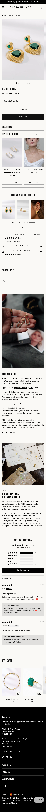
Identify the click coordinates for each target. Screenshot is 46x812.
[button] (23, 278)
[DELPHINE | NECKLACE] (11, 682)
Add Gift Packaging (9, 432)
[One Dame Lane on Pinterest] (11, 757)
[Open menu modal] (3, 7)
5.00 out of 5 (29, 546)
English (4, 794)
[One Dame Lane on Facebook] (3, 757)
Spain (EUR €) (17, 794)
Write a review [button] (23, 570)
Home (4, 15)
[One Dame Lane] (20, 7)
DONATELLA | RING (32, 699)
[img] (7, 585)
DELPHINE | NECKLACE (12, 699)
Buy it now (23, 117)
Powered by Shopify (9, 803)
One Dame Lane (22, 798)
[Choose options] (18, 693)
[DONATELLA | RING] (32, 682)
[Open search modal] (37, 7)
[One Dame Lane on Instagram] (7, 757)
